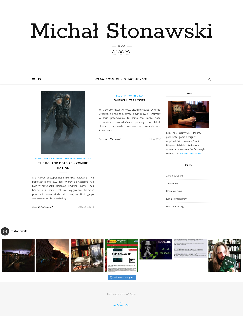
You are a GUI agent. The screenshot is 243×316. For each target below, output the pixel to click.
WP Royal (130, 294)
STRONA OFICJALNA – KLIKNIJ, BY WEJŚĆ (121, 79)
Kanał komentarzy (176, 198)
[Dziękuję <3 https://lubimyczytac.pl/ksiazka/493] (190, 248)
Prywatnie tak (133, 95)
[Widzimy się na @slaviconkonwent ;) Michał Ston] (156, 249)
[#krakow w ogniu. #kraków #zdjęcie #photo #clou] (52, 255)
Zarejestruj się (174, 175)
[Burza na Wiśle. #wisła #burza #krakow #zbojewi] (18, 255)
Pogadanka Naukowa (49, 158)
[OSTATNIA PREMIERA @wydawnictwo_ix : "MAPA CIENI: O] (87, 255)
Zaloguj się (172, 183)
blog (119, 95)
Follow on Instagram (124, 277)
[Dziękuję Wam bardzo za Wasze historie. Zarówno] (224, 255)
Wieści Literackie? (129, 100)
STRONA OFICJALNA (189, 153)
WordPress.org (175, 206)
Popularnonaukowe (78, 158)
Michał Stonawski (121, 31)
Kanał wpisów (174, 191)
